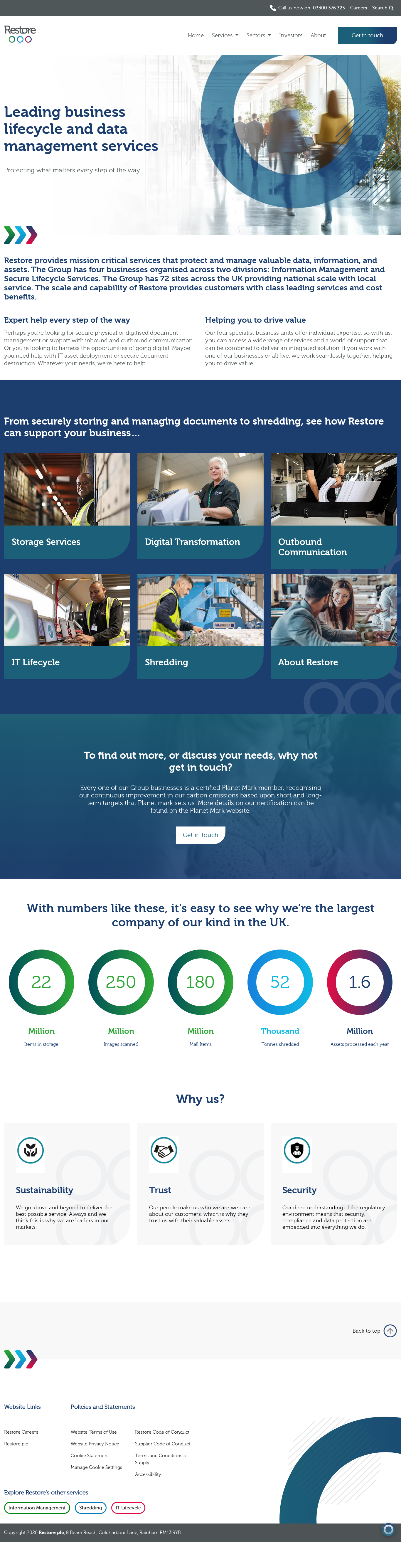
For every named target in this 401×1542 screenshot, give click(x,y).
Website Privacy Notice (95, 1444)
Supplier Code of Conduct (162, 1444)
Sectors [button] (257, 35)
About (318, 35)
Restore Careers (21, 1432)
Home (196, 35)
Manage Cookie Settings (96, 1467)
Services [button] (223, 35)
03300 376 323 (329, 8)
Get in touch (367, 35)
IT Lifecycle (128, 1508)
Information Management (37, 1508)
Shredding (90, 1508)
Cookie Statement (90, 1455)
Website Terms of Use (94, 1432)
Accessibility (148, 1474)
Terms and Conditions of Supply (161, 1459)
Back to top (366, 1331)
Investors (290, 35)
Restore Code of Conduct (162, 1432)
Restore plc (16, 1444)
